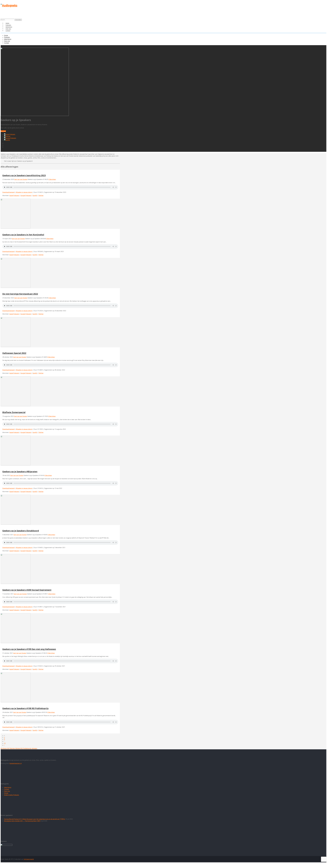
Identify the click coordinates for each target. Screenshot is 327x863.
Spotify (7, 140)
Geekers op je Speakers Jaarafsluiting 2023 (24, 175)
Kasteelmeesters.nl (16, 763)
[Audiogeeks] (9, 5)
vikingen (34, 748)
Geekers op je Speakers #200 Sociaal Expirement (26, 589)
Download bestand (8, 192)
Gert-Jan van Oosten (20, 179)
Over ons (7, 41)
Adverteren (7, 39)
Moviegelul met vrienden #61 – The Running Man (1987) (22, 821)
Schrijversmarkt (29, 859)
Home (6, 35)
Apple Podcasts (10, 134)
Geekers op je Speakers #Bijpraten (19, 471)
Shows (6, 793)
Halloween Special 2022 (14, 353)
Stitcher (7, 136)
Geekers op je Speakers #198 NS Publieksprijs (25, 708)
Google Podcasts (10, 138)
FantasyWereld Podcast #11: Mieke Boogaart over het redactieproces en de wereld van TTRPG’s (34, 819)
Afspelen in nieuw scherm (24, 192)
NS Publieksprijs (26, 748)
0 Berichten (52, 179)
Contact (8, 30)
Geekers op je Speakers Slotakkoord (20, 530)
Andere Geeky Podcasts (11, 795)
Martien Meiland (15, 748)
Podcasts (7, 37)
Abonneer (3, 131)
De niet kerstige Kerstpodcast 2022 (20, 293)
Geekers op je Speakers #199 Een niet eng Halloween (29, 649)
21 (5, 743)
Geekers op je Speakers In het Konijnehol (23, 234)
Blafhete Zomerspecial (13, 412)
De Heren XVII (5, 748)
